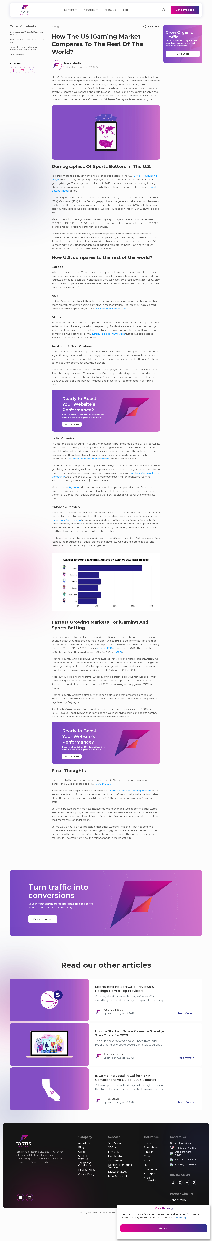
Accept (164, 1228)
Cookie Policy (179, 1217)
